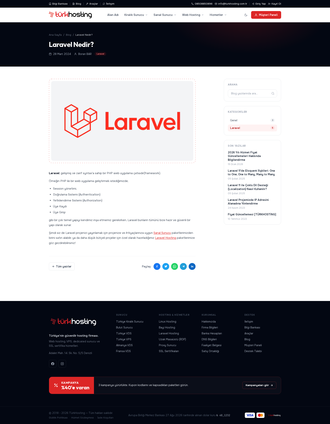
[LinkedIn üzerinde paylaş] (192, 266)
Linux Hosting (167, 321)
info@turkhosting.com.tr (232, 3)
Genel (251, 120)
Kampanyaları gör (257, 385)
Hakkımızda (209, 321)
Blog (78, 3)
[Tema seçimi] (245, 14)
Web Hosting (191, 15)
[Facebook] (53, 364)
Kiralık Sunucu (134, 15)
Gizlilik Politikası (58, 417)
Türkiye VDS (124, 333)
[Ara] (273, 93)
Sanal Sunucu (163, 15)
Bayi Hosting (167, 327)
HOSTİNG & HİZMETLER (174, 314)
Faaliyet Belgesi (212, 345)
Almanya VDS (124, 345)
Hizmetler (216, 15)
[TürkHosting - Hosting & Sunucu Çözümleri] (70, 14)
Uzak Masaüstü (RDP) (172, 339)
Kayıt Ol (276, 3)
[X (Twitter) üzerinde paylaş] (165, 266)
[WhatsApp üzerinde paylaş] (174, 266)
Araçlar (93, 3)
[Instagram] (62, 364)
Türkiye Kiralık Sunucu (129, 321)
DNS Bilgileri (209, 339)
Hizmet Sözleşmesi (82, 417)
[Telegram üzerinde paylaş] (183, 266)
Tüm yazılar (63, 266)
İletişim (110, 3)
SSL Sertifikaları (169, 351)
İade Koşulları (105, 417)
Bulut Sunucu (124, 327)
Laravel (100, 53)
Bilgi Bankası (60, 3)
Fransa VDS (123, 351)
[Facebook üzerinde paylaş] (157, 266)
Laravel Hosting (165, 238)
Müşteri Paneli (268, 15)
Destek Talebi (253, 351)
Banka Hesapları (212, 333)
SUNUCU (121, 314)
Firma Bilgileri (210, 327)
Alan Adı (113, 15)
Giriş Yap (260, 3)
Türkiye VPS (123, 339)
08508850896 (204, 3)
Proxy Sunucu (167, 345)
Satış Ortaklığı (210, 351)
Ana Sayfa (55, 34)
